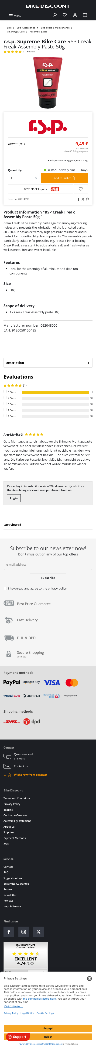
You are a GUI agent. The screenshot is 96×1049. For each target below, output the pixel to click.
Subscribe (48, 578)
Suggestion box (12, 878)
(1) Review (29, 51)
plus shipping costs (76, 151)
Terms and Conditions (16, 798)
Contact (8, 866)
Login (14, 498)
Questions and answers (23, 756)
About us (8, 826)
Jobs (6, 843)
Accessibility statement (17, 821)
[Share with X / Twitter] (82, 199)
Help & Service (12, 906)
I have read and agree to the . (37, 588)
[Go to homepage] (48, 6)
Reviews (8, 900)
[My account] (75, 15)
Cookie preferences (15, 815)
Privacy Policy (11, 804)
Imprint (8, 809)
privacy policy (57, 588)
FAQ (6, 872)
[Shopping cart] (85, 15)
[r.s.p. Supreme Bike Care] (48, 127)
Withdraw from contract (30, 775)
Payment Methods (14, 838)
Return (7, 889)
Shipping (8, 832)
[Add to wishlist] (81, 189)
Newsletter (10, 895)
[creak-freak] (48, 83)
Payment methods (18, 672)
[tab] (48, 363)
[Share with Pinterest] (86, 199)
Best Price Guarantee (16, 883)
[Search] (55, 15)
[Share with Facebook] (77, 199)
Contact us (21, 766)
